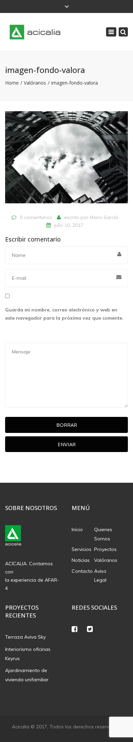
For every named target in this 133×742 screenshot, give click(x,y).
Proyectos (105, 549)
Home (12, 82)
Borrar (66, 424)
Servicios (81, 549)
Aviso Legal (100, 575)
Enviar (67, 444)
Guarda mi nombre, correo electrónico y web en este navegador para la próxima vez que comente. (64, 314)
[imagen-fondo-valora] (66, 160)
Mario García (104, 217)
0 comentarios (36, 217)
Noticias (81, 560)
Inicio (77, 529)
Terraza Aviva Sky (25, 637)
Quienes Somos (103, 534)
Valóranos (35, 82)
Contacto (82, 571)
